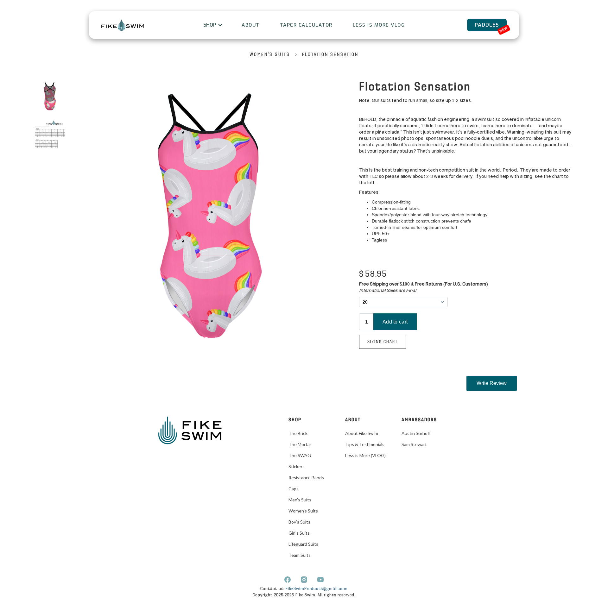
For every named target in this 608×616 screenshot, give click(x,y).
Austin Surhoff (416, 433)
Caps (293, 488)
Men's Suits (299, 499)
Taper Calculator (306, 25)
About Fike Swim (361, 433)
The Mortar (299, 444)
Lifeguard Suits (303, 544)
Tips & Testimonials (364, 444)
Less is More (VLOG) (365, 455)
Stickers (296, 466)
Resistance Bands (306, 477)
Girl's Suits (299, 533)
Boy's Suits (299, 522)
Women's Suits (270, 55)
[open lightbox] (49, 96)
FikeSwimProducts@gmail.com (317, 589)
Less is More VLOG (379, 25)
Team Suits (299, 555)
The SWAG (299, 455)
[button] (212, 25)
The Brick (297, 433)
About (251, 25)
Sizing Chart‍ (382, 342)
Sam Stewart (414, 444)
